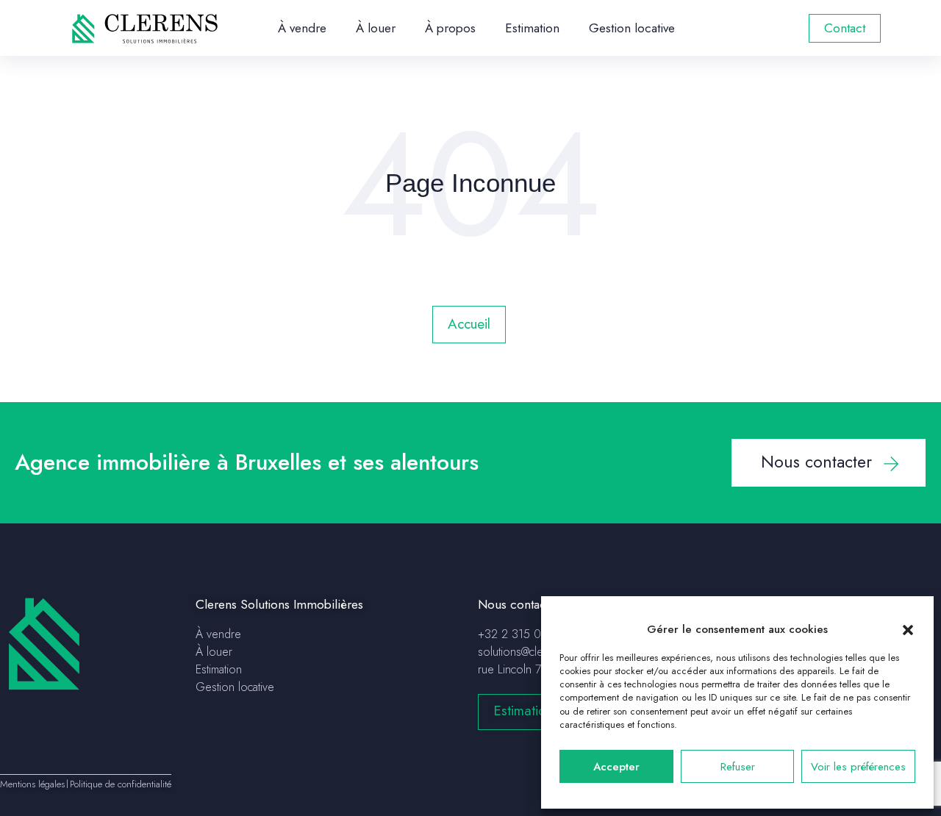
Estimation (532, 28)
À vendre (302, 28)
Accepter (616, 767)
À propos (450, 28)
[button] (908, 629)
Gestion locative (632, 28)
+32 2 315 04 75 (521, 634)
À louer (376, 28)
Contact (844, 28)
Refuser (737, 767)
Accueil (469, 324)
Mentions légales (32, 784)
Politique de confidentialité (120, 784)
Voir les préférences (858, 767)
